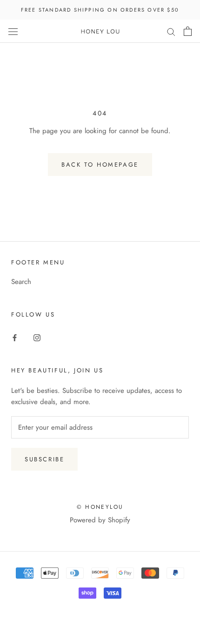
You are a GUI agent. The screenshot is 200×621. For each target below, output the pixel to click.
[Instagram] (36, 337)
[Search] (171, 31)
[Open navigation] (13, 31)
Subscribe (44, 459)
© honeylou (100, 507)
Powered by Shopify (100, 520)
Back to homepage (100, 164)
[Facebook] (14, 337)
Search (21, 282)
